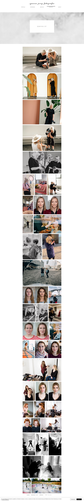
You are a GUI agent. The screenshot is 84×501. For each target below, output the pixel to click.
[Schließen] (82, 499)
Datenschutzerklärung (5, 499)
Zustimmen (79, 499)
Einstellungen (73, 499)
